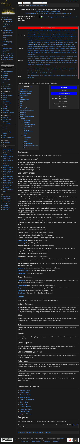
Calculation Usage (71, 38)
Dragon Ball (5, 117)
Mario (4, 93)
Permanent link (6, 202)
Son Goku (5, 105)
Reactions (53, 44)
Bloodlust (47, 50)
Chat (4, 83)
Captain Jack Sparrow (8, 112)
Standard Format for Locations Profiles (39, 5)
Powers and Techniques (44, 46)
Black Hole (49, 58)
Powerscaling (43, 58)
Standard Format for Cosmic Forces (65, 67)
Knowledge (35, 46)
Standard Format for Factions (51, 67)
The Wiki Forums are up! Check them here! (48, 11)
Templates (47, 432)
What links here (6, 196)
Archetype (33, 32)
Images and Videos (7, 84)
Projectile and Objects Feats (58, 34)
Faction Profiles (24, 392)
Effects (21, 297)
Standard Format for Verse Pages (43, 68)
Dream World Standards (51, 60)
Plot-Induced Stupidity (72, 56)
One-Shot (72, 60)
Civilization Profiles (25, 395)
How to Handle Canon (70, 48)
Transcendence (30, 56)
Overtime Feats (53, 50)
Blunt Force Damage (44, 62)
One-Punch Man (7, 119)
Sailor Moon (6, 106)
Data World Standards (40, 60)
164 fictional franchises (8, 53)
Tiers (4, 144)
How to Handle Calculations (72, 32)
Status (34, 42)
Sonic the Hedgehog (8, 95)
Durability (44, 44)
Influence (61, 42)
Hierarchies (62, 48)
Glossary (5, 129)
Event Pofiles (24, 402)
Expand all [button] (5, 209)
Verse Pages (23, 404)
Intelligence (30, 46)
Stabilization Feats (61, 58)
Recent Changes (7, 88)
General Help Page (44, 30)
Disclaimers (47, 441)
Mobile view (56, 441)
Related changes (7, 198)
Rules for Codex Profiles (42, 32)
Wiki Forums (6, 81)
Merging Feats (69, 58)
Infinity (45, 52)
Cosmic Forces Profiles (27, 399)
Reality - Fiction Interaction (33, 58)
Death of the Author (53, 62)
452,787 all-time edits (8, 59)
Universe (38, 34)
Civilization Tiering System (62, 30)
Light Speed (56, 52)
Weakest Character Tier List (50, 75)
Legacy (56, 42)
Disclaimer (62, 32)
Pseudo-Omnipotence (38, 48)
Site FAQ (37, 30)
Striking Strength (67, 44)
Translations (57, 38)
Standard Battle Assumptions (63, 60)
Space (32, 52)
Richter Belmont (7, 103)
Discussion (26, 2)
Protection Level (39, 42)
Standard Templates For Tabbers (46, 72)
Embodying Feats (31, 60)
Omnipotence (30, 48)
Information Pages (69, 62)
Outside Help (68, 50)
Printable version (7, 200)
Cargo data (5, 205)
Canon (52, 48)
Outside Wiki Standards (40, 40)
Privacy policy (25, 441)
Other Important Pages (8, 137)
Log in (76, 0)
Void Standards (47, 64)
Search (2, 62)
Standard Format (38, 432)
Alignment (30, 42)
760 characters (6, 52)
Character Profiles (25, 390)
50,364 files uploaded (8, 57)
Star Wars (5, 121)
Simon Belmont (6, 101)
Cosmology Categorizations (58, 40)
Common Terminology (38, 36)
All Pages (5, 77)
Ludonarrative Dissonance (54, 56)
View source (37, 2)
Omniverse (49, 34)
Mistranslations (51, 38)
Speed (48, 44)
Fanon (29, 75)
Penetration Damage (35, 62)
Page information (7, 203)
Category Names (25, 411)
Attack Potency (38, 44)
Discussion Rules (47, 36)
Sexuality (66, 42)
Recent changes (5, 17)
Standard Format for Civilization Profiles (62, 70)
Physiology (58, 46)
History (44, 2)
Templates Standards (26, 414)
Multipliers (30, 50)
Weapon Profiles (25, 397)
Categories (21, 432)
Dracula (5, 97)
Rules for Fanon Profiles (33, 38)
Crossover (57, 48)
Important (29, 432)
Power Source (50, 52)
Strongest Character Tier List (37, 75)
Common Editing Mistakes (53, 32)
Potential (52, 42)
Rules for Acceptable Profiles (71, 36)
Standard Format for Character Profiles (36, 67)
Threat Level (46, 42)
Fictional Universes (68, 40)
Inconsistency (63, 56)
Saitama (5, 108)
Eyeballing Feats (31, 40)
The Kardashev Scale (38, 52)
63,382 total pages (7, 48)
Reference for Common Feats (58, 36)
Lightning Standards (39, 64)
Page (20, 2)
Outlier (46, 56)
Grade (75, 42)
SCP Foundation (7, 123)
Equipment (64, 46)
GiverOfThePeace (7, 19)
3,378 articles (6, 50)
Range (73, 44)
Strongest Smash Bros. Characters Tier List (65, 75)
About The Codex (36, 441)
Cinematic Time (47, 48)
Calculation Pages (32, 34)
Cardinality (71, 42)
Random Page (6, 79)
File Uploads (6, 86)
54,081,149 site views (8, 55)
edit (8, 21)
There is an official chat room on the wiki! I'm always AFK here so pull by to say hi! (48, 13)
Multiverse (43, 34)
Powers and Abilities (26, 409)
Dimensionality (31, 44)
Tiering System (52, 30)
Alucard (4, 99)
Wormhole (54, 58)
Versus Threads (62, 62)
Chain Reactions (61, 50)
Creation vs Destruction (39, 56)
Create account (70, 0)
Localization (63, 38)
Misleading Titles (43, 38)
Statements (48, 40)
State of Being (52, 46)
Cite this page (6, 207)
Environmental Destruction (38, 50)
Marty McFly (6, 110)
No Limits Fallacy (71, 46)
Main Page (5, 75)
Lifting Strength (59, 44)
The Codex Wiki (31, 30)
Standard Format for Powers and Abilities (44, 70)
